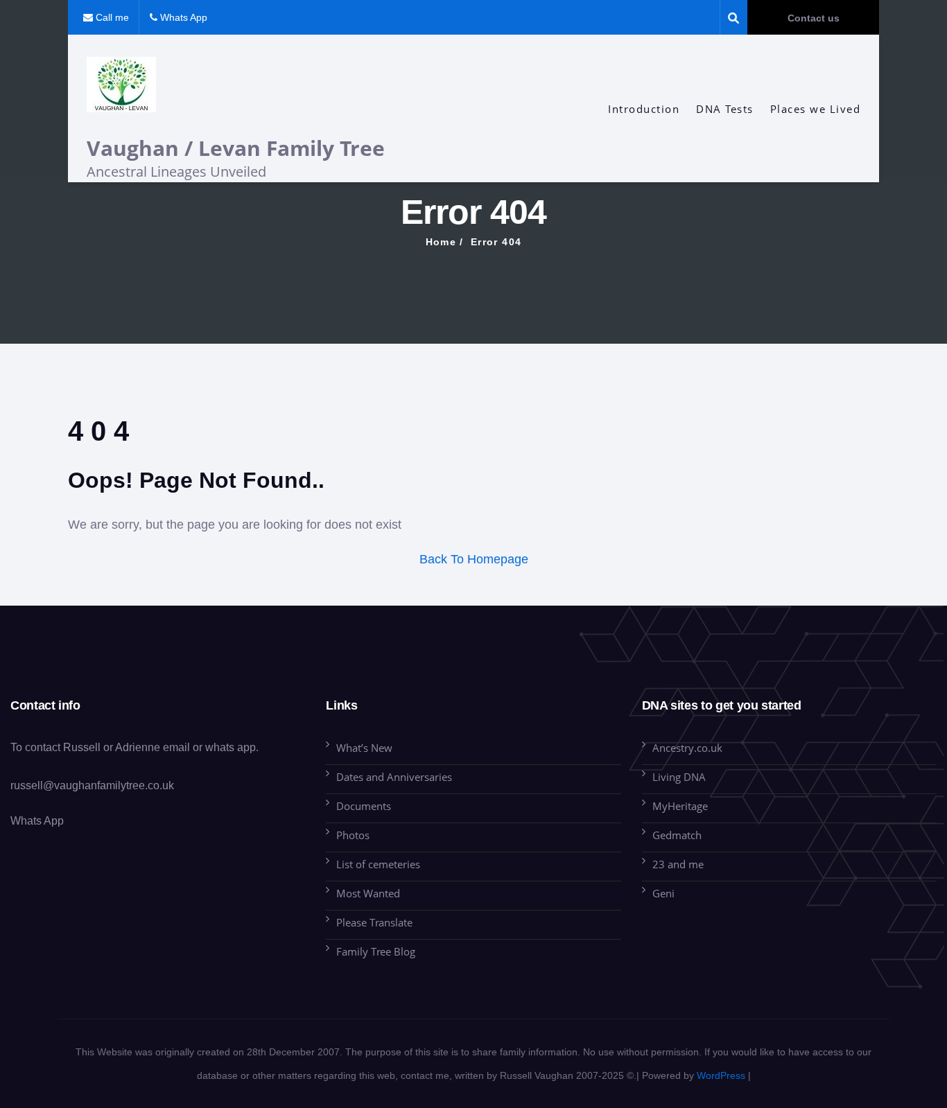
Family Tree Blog (375, 951)
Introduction (643, 109)
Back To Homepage (473, 559)
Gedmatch (677, 835)
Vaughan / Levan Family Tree (236, 147)
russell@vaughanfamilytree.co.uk (92, 785)
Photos (353, 835)
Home (441, 241)
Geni (663, 893)
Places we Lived (815, 109)
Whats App (37, 821)
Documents (363, 806)
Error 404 (496, 241)
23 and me (678, 864)
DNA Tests (725, 109)
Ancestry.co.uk (687, 748)
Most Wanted (368, 893)
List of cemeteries (378, 864)
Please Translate (374, 922)
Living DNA (679, 777)
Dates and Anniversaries (394, 777)
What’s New (364, 748)
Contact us (814, 18)
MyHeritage (680, 806)
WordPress (721, 1075)
